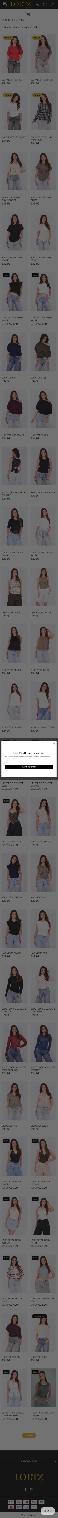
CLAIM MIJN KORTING (29, 767)
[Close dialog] (54, 743)
